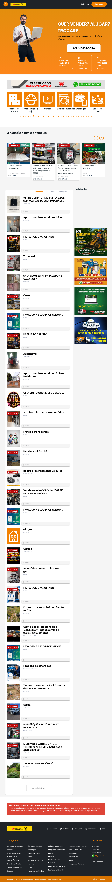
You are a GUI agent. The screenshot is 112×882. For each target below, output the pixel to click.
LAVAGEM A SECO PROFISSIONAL (43, 315)
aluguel (28, 529)
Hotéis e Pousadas (35, 860)
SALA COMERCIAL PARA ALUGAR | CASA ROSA (43, 277)
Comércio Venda (14, 864)
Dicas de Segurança (96, 850)
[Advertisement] (90, 209)
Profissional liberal (55, 870)
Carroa (27, 549)
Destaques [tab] (62, 192)
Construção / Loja (14, 867)
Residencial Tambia (35, 451)
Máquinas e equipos (56, 849)
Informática (32, 867)
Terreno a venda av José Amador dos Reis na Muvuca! (44, 687)
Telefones (73, 853)
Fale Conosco (97, 862)
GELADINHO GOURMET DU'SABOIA (43, 393)
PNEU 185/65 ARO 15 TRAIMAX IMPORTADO (41, 726)
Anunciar (99, 4)
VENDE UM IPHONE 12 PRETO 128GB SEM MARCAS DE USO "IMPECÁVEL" (44, 199)
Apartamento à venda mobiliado (44, 217)
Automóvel (30, 354)
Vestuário (73, 860)
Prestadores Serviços (57, 866)
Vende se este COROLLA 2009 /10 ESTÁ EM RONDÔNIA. (43, 492)
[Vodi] (18, 4)
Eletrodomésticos (35, 846)
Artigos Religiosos (14, 853)
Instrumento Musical (36, 871)
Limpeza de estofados (37, 666)
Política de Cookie (98, 879)
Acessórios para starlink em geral (41, 570)
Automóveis (13, 176)
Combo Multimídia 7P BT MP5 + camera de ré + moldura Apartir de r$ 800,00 (18, 169)
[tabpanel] (14, 102)
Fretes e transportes (36, 432)
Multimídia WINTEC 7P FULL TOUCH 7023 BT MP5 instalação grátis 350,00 (42, 747)
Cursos (10, 871)
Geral (60, 173)
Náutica (51, 863)
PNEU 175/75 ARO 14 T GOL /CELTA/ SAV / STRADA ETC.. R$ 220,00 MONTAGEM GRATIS (43, 169)
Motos (50, 853)
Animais (10, 849)
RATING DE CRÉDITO (35, 334)
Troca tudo (73, 857)
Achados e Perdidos (15, 846)
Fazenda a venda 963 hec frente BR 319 (43, 609)
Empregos (32, 849)
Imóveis (86, 173)
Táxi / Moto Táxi (75, 849)
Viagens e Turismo (76, 864)
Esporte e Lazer (34, 853)
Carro (27, 705)
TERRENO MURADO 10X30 (38, 763)
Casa (26, 295)
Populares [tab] (50, 192)
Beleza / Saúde (13, 860)
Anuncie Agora (84, 48)
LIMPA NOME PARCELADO (38, 237)
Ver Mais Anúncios (39, 788)
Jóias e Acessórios (55, 846)
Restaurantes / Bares (78, 846)
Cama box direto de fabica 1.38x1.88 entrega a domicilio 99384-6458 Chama (41, 630)
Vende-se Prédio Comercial (90, 167)
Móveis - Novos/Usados (54, 858)
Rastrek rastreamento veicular (42, 471)
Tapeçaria (30, 256)
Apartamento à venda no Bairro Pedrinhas (43, 375)
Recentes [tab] (39, 192)
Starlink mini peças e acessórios (43, 412)
